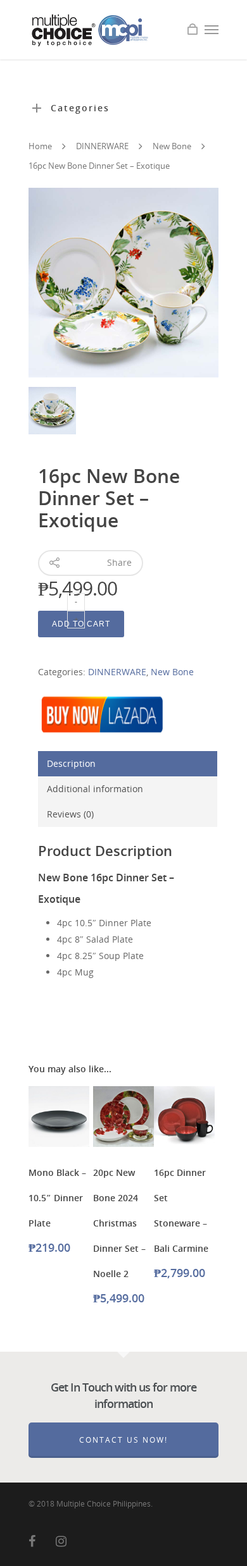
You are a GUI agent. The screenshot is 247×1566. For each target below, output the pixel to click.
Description (71, 763)
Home (40, 146)
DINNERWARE (102, 146)
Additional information (95, 789)
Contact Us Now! (123, 1439)
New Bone (172, 146)
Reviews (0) (70, 814)
